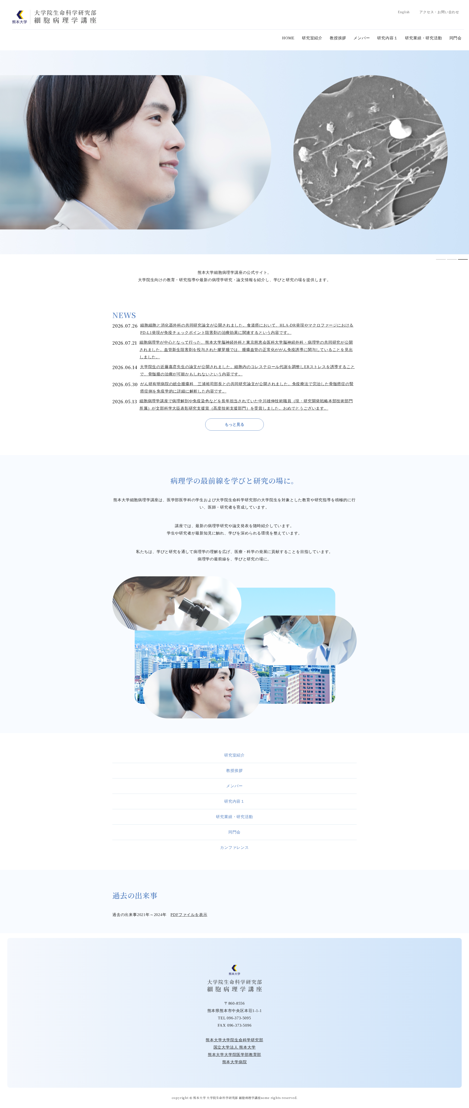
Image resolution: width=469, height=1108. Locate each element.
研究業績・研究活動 (423, 38)
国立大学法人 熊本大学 (234, 1047)
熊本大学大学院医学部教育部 (234, 1055)
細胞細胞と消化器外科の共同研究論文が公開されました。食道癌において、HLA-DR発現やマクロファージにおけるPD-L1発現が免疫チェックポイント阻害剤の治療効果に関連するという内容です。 (246, 329)
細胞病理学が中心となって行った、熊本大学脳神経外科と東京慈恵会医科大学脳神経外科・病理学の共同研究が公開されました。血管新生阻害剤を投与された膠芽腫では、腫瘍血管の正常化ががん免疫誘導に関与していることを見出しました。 (246, 349)
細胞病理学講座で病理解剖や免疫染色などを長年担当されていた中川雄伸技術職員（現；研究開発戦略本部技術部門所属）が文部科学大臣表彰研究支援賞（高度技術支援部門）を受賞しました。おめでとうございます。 (246, 404)
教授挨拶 (338, 38)
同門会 (455, 38)
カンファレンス (234, 847)
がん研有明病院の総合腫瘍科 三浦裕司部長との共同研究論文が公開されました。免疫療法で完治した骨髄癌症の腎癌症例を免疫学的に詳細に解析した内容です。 (247, 387)
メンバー (361, 38)
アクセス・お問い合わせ (439, 12)
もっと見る (234, 424)
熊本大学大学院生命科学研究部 (234, 1040)
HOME (288, 38)
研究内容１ (387, 38)
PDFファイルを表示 (189, 915)
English (404, 12)
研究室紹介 (312, 38)
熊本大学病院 (234, 1062)
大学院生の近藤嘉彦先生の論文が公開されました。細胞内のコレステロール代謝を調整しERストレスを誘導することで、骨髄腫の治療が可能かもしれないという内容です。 (247, 370)
